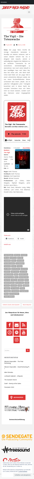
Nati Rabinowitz (24, 277)
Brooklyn (20, 258)
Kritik (23, 45)
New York (7, 280)
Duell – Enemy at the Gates (12, 383)
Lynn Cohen (23, 271)
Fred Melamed (20, 263)
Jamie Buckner (15, 269)
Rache (26, 280)
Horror (20, 45)
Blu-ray (6, 258)
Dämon (14, 260)
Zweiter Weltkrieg (9, 296)
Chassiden (7, 260)
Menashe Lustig (23, 274)
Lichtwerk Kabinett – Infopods (13, 376)
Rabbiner (20, 280)
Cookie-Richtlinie (22, 471)
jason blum (24, 269)
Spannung (26, 285)
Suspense (7, 288)
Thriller (22, 288)
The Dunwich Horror (10, 380)
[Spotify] (17, 332)
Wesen (6, 294)
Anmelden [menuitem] (4, 2)
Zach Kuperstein (14, 294)
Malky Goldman (9, 274)
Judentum (7, 271)
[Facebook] (9, 325)
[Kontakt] (17, 325)
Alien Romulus (8, 372)
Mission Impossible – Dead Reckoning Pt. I (17, 367)
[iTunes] (9, 332)
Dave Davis (20, 260)
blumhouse (13, 258)
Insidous (19, 266)
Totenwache (15, 291)
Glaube (14, 266)
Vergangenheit (24, 291)
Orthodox (14, 280)
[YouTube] (23, 332)
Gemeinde (7, 266)
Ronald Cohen (19, 282)
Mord (16, 277)
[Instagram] (17, 340)
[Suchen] (28, 350)
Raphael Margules (9, 282)
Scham (27, 282)
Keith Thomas (15, 271)
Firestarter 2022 (9, 387)
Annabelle (24, 255)
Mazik (16, 274)
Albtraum (17, 255)
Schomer (7, 285)
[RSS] (23, 325)
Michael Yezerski (9, 277)
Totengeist (7, 291)
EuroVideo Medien (9, 263)
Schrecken (13, 285)
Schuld (20, 285)
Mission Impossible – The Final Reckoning (13, 362)
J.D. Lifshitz (7, 269)
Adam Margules (9, 255)
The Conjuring (15, 288)
